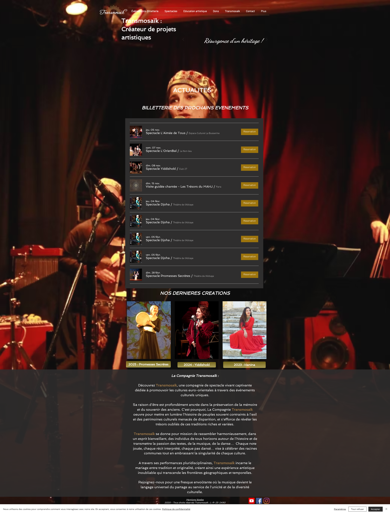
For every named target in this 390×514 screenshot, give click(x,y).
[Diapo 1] (221, 55)
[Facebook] (259, 501)
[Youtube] (252, 501)
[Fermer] (386, 509)
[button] (165, 133)
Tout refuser (357, 509)
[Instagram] (266, 501)
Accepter (375, 509)
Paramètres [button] (340, 509)
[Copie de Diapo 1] (224, 55)
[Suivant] (266, 39)
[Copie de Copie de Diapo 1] (228, 55)
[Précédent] (183, 39)
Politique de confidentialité (176, 509)
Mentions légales (195, 499)
